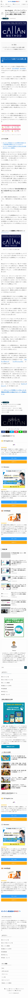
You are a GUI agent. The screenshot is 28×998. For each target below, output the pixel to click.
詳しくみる (14, 458)
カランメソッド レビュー (6, 408)
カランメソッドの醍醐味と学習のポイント (16, 49)
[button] (3, 432)
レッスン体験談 (5, 18)
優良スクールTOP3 (7, 685)
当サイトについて (5, 980)
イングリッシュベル (18, 361)
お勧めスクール (11, 990)
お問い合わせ (18, 990)
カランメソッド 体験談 (17, 408)
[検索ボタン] (1, 1)
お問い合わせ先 (5, 971)
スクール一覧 (6, 676)
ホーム (6, 988)
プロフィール (4, 974)
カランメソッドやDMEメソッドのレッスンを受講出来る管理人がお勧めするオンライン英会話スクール (14, 392)
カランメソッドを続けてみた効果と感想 (14, 47)
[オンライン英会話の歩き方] (14, 1)
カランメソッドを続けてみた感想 (8, 410)
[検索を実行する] (25, 667)
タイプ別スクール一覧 (8, 679)
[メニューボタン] (26, 1)
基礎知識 (5, 688)
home (3, 968)
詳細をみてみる (10, 746)
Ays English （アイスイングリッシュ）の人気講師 (12, 404)
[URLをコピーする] (25, 432)
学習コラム (5, 691)
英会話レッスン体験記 (6, 983)
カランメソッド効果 (18, 410)
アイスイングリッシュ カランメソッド (9, 406)
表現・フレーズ (6, 694)
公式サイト (14, 461)
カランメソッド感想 (5, 412)
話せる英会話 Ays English (19, 68)
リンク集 (4, 977)
